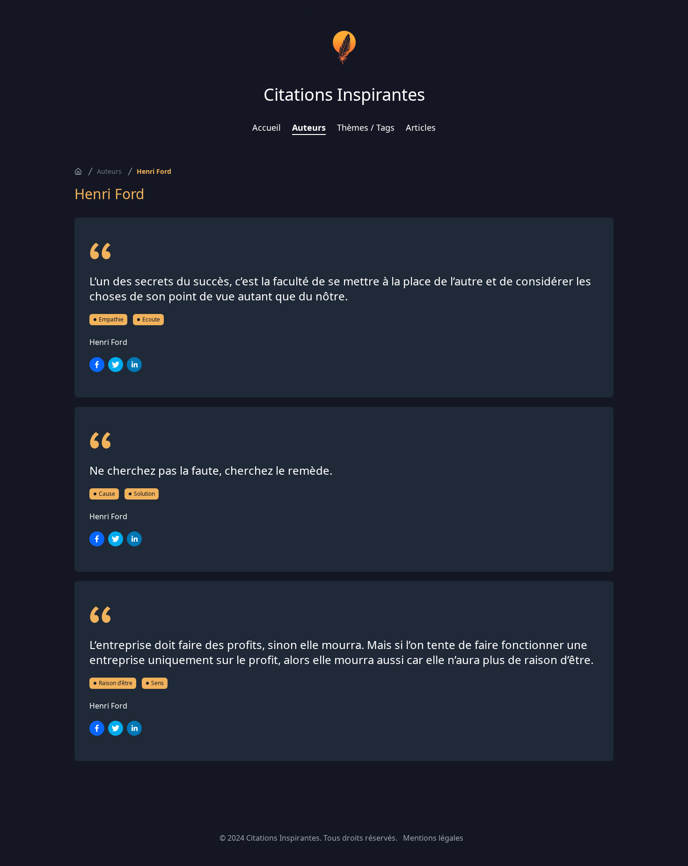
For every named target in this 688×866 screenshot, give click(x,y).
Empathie (111, 319)
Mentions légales (433, 838)
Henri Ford (154, 171)
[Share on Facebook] (96, 364)
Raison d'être (115, 683)
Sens (157, 683)
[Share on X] (115, 364)
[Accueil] (78, 171)
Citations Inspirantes (344, 94)
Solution (144, 494)
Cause (107, 494)
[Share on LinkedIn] (134, 364)
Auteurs (309, 127)
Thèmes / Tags (366, 127)
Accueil (266, 127)
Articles (421, 127)
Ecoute (151, 319)
